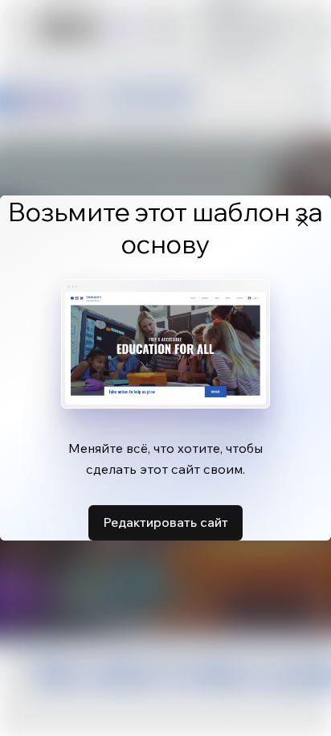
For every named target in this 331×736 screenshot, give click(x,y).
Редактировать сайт (165, 522)
